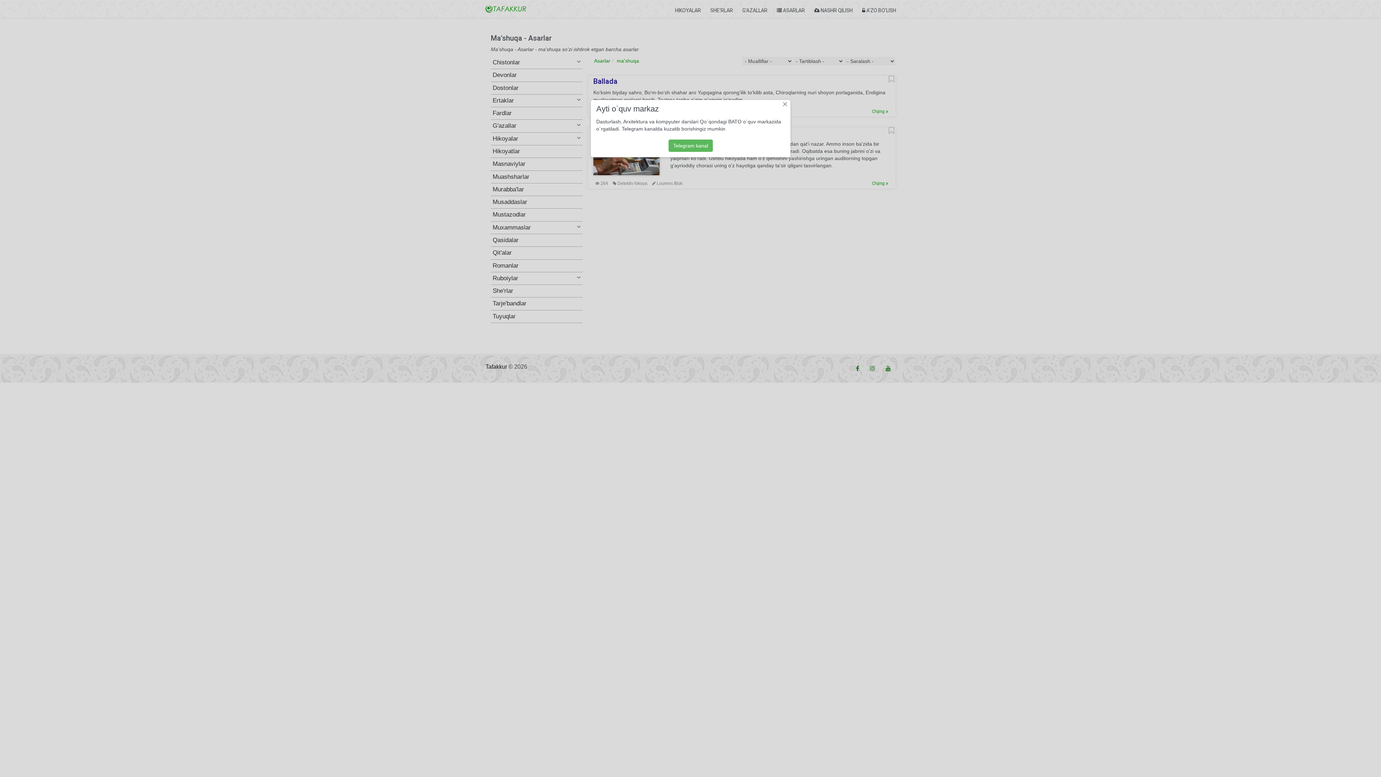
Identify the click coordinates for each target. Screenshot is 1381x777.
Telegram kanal (690, 146)
